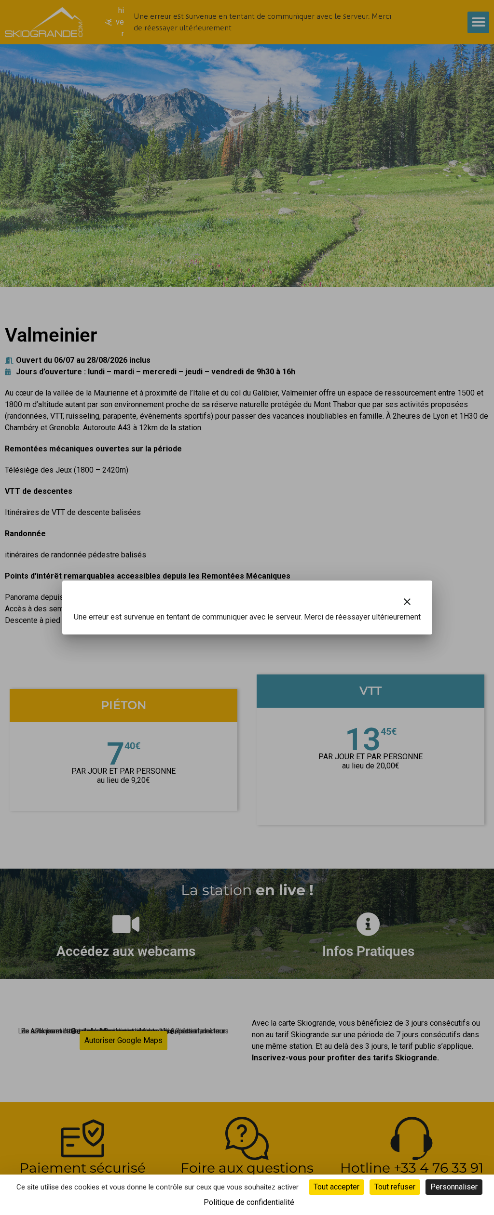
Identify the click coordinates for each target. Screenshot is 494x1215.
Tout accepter (336, 1186)
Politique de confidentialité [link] (249, 1202)
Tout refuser (394, 1186)
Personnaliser (454, 1186)
